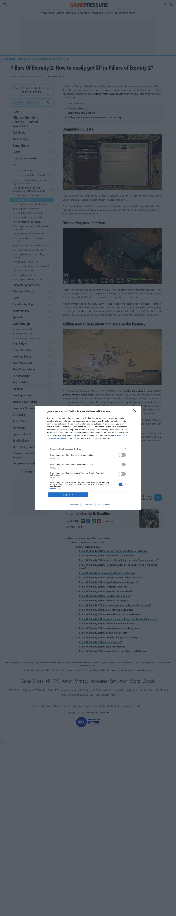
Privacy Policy (104, 504)
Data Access (88, 504)
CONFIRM (68, 495)
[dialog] (88, 458)
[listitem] (88, 448)
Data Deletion (72, 504)
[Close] (135, 411)
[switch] (122, 455)
